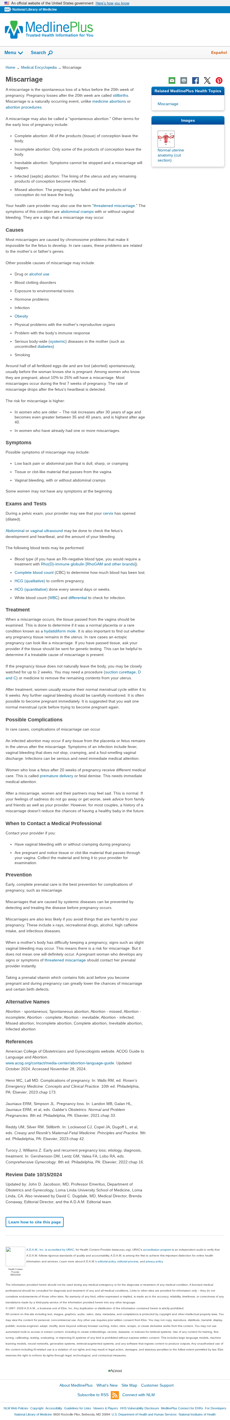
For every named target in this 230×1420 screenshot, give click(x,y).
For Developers (215, 1408)
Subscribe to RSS (93, 1395)
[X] (207, 80)
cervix (108, 513)
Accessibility (53, 1408)
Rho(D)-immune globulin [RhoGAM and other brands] (88, 564)
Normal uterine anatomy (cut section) (171, 155)
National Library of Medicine (34, 9)
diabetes (45, 346)
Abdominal (15, 530)
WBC (53, 597)
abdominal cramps (77, 211)
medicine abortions (109, 101)
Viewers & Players (105, 1408)
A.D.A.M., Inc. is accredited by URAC (50, 1249)
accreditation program (157, 1249)
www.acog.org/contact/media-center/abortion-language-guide (60, 1063)
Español (219, 52)
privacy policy (154, 1261)
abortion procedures (24, 107)
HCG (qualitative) (30, 581)
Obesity (21, 316)
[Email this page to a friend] (172, 80)
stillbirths (120, 95)
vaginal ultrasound (46, 530)
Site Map (129, 1385)
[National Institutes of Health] (8, 10)
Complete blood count (34, 572)
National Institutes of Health (197, 1414)
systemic (57, 341)
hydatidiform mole (60, 631)
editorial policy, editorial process (118, 1261)
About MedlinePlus (76, 1385)
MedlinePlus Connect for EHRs (182, 1408)
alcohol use (39, 274)
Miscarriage (168, 104)
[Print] (183, 80)
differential (77, 597)
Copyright (36, 1408)
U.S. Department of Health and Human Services (144, 1414)
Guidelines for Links (77, 1408)
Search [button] (38, 52)
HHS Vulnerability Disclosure (139, 1408)
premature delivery (56, 776)
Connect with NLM (138, 1395)
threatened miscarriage (114, 205)
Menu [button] (10, 52)
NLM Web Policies (16, 1408)
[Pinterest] (219, 80)
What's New (107, 1385)
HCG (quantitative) (31, 589)
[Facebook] (195, 80)
